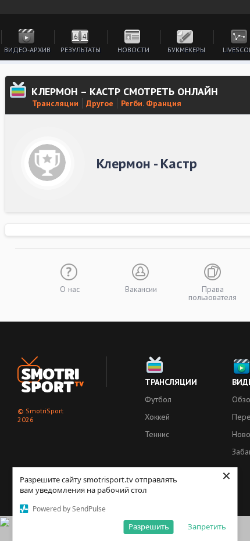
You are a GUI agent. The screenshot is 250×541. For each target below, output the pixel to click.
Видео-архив (27, 49)
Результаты (80, 49)
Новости (133, 49)
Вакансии (141, 288)
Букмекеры (186, 49)
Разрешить (148, 526)
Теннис (157, 434)
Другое (99, 103)
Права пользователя (212, 292)
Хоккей (157, 417)
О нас (70, 288)
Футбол (158, 399)
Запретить (207, 526)
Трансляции (55, 103)
